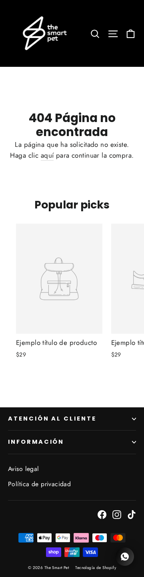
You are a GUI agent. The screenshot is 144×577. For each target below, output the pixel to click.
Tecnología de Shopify (95, 568)
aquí (47, 155)
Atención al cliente (52, 419)
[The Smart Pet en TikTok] (131, 514)
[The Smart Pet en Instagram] (116, 514)
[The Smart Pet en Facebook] (102, 514)
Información (36, 442)
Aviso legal (23, 468)
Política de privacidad (39, 484)
